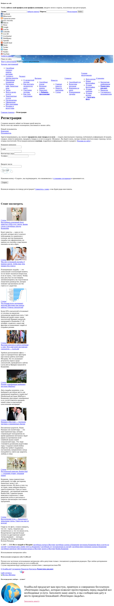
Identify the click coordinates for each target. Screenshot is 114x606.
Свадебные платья (43, 83)
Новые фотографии (90, 82)
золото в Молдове (48, 549)
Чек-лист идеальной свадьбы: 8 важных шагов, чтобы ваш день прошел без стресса (13, 264)
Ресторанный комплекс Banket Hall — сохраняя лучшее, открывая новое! (14, 473)
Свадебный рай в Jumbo (16, 547)
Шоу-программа (12, 104)
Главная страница (7, 112)
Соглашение (16, 569)
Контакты (33, 569)
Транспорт (43, 90)
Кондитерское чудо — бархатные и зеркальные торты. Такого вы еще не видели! (15, 521)
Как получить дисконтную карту (28, 86)
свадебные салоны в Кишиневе (67, 545)
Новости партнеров (59, 89)
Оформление (10, 102)
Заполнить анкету (32, 601)
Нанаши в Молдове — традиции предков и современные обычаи (13, 423)
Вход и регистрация (8, 62)
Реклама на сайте (83, 141)
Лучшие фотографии (90, 86)
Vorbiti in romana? (7, 56)
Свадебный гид (75, 82)
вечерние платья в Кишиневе (95, 547)
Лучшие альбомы (89, 90)
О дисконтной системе (28, 81)
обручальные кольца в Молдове (29, 549)
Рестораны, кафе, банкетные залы (12, 86)
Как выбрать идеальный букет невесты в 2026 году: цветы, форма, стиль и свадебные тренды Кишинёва (14, 225)
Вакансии (104, 90)
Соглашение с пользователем (106, 93)
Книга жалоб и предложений (28, 62)
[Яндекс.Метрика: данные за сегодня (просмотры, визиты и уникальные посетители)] (8, 575)
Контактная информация (105, 83)
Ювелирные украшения (10, 81)
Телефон (4, 156)
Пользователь (6, 133)
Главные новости (58, 85)
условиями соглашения (62, 178)
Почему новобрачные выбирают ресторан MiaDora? (13, 385)
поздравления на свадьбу (62, 547)
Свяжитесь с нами (42, 189)
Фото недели (91, 79)
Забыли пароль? (33, 12)
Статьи (58, 92)
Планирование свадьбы (74, 93)
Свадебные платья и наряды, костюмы (10, 71)
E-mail (3, 149)
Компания (5, 131)
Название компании (8, 145)
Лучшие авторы (89, 94)
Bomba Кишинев (62, 549)
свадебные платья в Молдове (44, 545)
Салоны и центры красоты (12, 77)
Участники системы (27, 91)
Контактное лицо (7, 153)
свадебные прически (9, 549)
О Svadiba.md (6, 569)
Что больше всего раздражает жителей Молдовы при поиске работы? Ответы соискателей (12, 305)
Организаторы (11, 100)
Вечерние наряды (43, 87)
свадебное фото (78, 547)
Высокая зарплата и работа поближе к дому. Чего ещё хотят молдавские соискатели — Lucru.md (14, 347)
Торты (8, 90)
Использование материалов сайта (13, 552)
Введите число (7, 164)
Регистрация (72, 12)
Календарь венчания (73, 85)
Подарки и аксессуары (10, 107)
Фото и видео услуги (11, 93)
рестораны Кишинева (88, 545)
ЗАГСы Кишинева (33, 547)
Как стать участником (27, 95)
